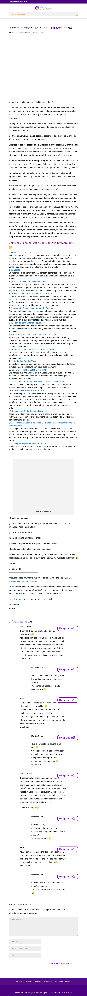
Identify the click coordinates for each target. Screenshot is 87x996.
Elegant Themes (36, 992)
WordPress (66, 992)
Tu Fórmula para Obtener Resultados (28, 323)
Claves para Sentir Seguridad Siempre (29, 411)
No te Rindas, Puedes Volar (23, 361)
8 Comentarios (38, 32)
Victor (22, 847)
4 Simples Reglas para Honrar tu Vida (29, 443)
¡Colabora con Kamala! (23, 981)
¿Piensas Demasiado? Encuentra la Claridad (31, 293)
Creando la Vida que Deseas (23, 581)
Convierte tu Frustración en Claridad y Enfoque (32, 308)
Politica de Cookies (62, 981)
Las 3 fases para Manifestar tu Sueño (29, 370)
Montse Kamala (18, 32)
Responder (66, 628)
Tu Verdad (15, 270)
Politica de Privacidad (43, 981)
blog (28, 32)
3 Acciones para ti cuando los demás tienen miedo (33, 334)
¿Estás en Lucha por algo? (23, 252)
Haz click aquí (15, 599)
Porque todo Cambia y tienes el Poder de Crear (32, 349)
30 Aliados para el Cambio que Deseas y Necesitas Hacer (38, 382)
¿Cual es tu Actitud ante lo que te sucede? (30, 282)
